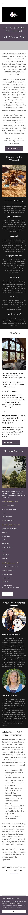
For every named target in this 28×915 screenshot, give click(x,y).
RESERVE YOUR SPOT (10, 442)
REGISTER (7, 594)
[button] (3, 3)
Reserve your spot (13, 148)
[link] (14, 14)
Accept (14, 911)
